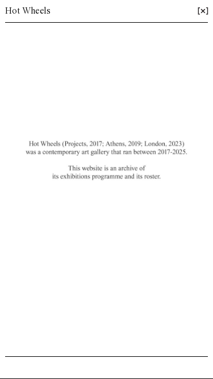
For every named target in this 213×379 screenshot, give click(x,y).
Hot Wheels (28, 11)
